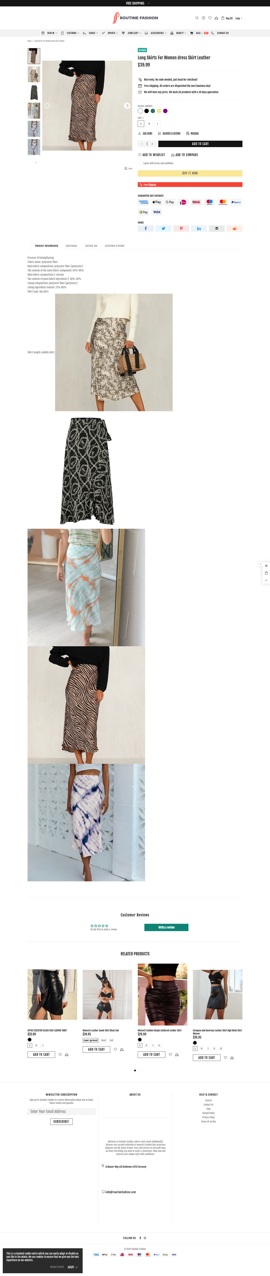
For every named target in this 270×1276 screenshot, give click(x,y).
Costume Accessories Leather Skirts (154, 1030)
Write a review (166, 927)
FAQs (208, 1108)
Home (29, 41)
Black (146, 111)
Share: (141, 222)
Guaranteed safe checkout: (151, 195)
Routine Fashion (135, 18)
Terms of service (208, 1121)
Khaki (159, 111)
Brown (200, 1039)
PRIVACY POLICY (57, 1267)
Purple (165, 111)
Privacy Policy (208, 1117)
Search (208, 1100)
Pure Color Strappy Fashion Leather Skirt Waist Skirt (106, 1030)
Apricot (140, 111)
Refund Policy (208, 1113)
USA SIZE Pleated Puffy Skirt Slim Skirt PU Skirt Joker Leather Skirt (52, 1032)
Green (153, 111)
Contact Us (208, 1104)
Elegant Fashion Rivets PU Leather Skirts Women (215, 1030)
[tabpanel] (52, 1013)
